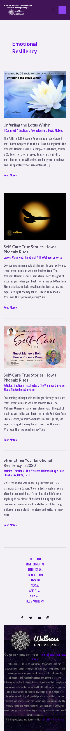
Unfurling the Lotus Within (27, 125)
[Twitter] (30, 617)
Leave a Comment (13, 257)
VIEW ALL (35, 596)
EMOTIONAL (35, 559)
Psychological (38, 130)
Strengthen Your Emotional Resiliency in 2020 (28, 463)
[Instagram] (48, 617)
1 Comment (10, 130)
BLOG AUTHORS (35, 601)
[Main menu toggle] (62, 10)
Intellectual (32, 385)
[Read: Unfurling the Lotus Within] (35, 94)
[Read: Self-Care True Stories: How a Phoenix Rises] (35, 216)
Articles (8, 385)
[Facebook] (22, 617)
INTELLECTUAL (35, 569)
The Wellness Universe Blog (41, 471)
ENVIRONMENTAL (35, 564)
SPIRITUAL (35, 591)
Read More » (11, 175)
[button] (53, 10)
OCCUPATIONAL (35, 575)
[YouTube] (39, 617)
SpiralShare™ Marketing (52, 719)
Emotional (23, 130)
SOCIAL (35, 585)
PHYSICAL (35, 580)
